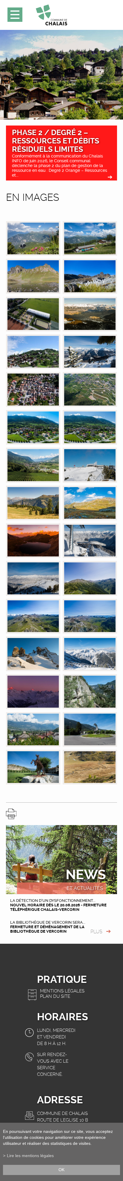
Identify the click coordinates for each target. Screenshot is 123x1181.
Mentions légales (62, 991)
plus (96, 931)
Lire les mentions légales (30, 1156)
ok (61, 1170)
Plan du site (55, 996)
